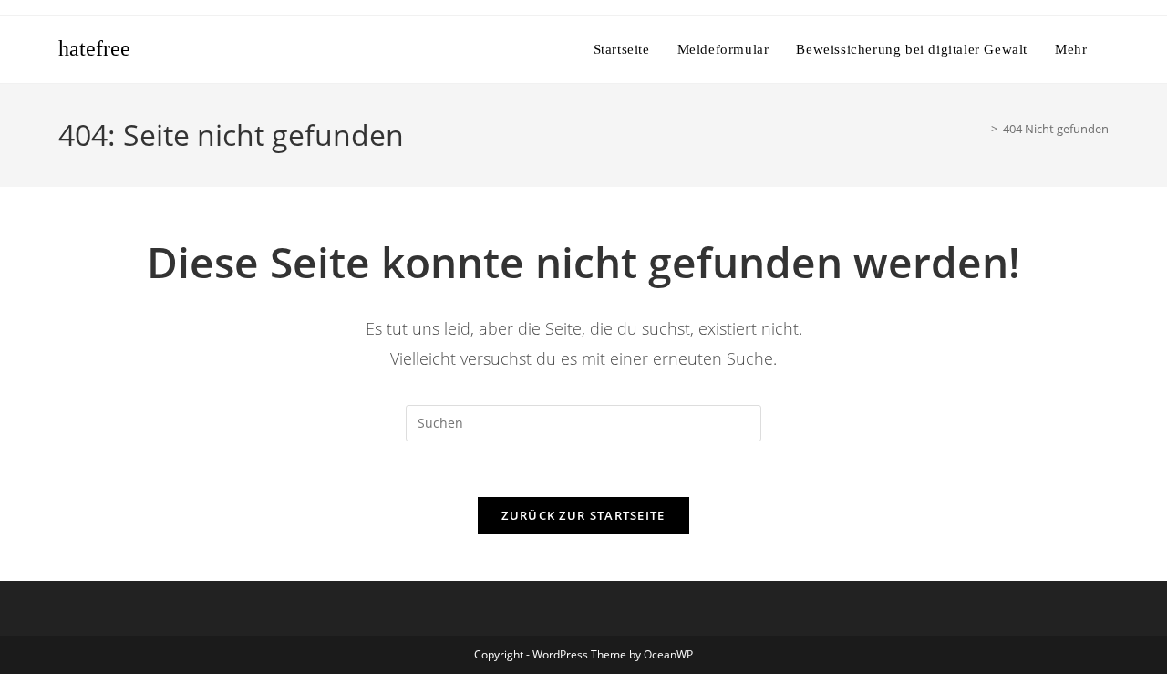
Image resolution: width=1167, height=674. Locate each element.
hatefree (94, 48)
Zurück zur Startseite (583, 515)
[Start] (981, 128)
